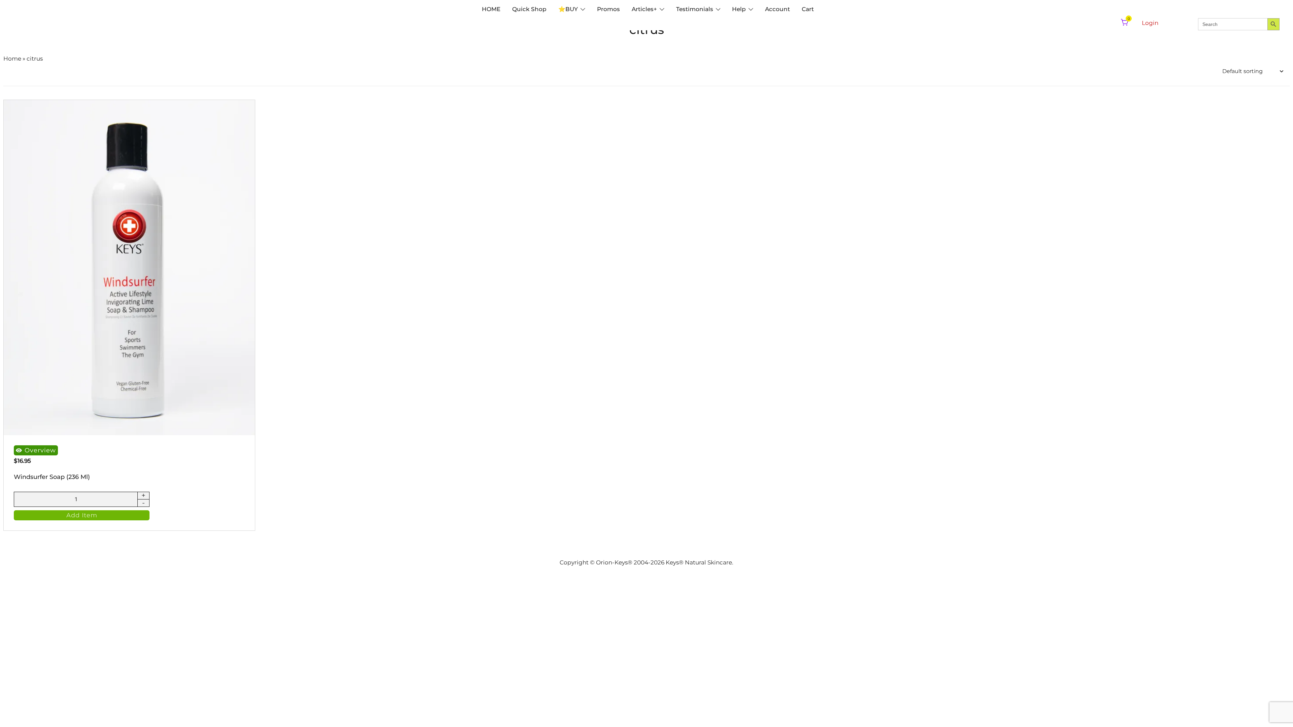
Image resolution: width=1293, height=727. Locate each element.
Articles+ (644, 9)
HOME (491, 9)
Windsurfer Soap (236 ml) (52, 477)
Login (1150, 23)
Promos (608, 9)
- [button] (143, 503)
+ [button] (143, 495)
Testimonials (694, 9)
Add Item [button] (81, 515)
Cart (808, 9)
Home (12, 58)
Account (777, 9)
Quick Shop (529, 9)
